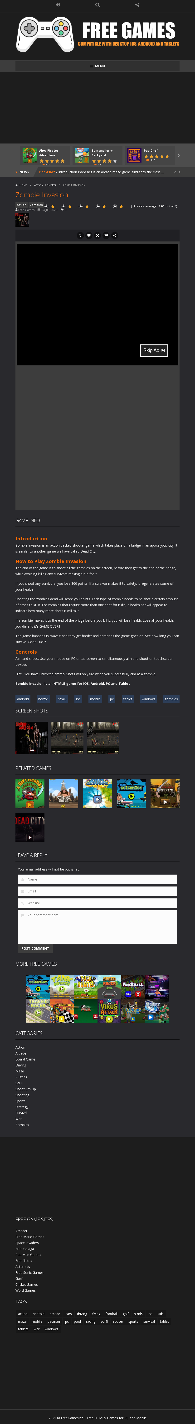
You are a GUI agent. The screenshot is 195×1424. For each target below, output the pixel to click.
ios (78, 699)
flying (96, 1313)
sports (133, 1321)
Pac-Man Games (28, 1254)
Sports (20, 1101)
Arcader (21, 1231)
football (111, 1313)
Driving (20, 1065)
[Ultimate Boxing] (157, 986)
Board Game (25, 1059)
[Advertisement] (97, 107)
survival (149, 1321)
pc (112, 699)
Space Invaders (27, 1242)
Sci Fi (19, 1083)
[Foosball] (133, 986)
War (18, 1119)
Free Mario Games (29, 1236)
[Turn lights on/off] (80, 235)
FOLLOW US (137, 5)
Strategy (21, 1107)
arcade (55, 1313)
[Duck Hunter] (86, 986)
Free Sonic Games (29, 1272)
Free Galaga (24, 1248)
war (36, 1329)
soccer (118, 1321)
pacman (54, 1321)
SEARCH (97, 5)
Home (23, 185)
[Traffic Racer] (38, 1010)
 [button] (106, 235)
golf (126, 1313)
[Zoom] (31, 737)
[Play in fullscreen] (97, 235)
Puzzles (21, 1077)
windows (148, 699)
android (23, 699)
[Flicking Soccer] (133, 1010)
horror (43, 699)
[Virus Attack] (109, 1010)
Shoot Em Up (25, 1089)
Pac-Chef (151, 151)
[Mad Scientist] (38, 986)
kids (161, 1313)
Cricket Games (26, 1284)
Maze (19, 1071)
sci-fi (104, 1321)
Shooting (22, 1095)
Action (38, 185)
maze (22, 1321)
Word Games (25, 1290)
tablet (127, 699)
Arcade (20, 1053)
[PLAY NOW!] (30, 155)
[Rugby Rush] (157, 1010)
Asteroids (22, 1266)
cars (68, 1313)
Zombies (50, 185)
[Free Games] (97, 34)
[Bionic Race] (62, 1010)
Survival (21, 1113)
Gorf (18, 1278)
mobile (95, 699)
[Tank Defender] (62, 986)
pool (77, 1321)
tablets (23, 1329)
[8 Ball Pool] (86, 1010)
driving (82, 1313)
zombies (171, 699)
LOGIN (58, 5)
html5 (62, 699)
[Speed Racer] (109, 986)
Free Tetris (23, 1260)
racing (90, 1321)
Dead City (87, 551)
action (23, 1313)
